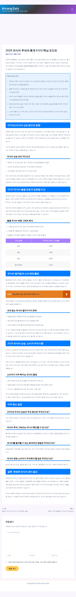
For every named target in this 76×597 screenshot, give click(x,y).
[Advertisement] (38, 28)
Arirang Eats (10, 8)
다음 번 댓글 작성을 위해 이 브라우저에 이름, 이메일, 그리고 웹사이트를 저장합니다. (33, 562)
